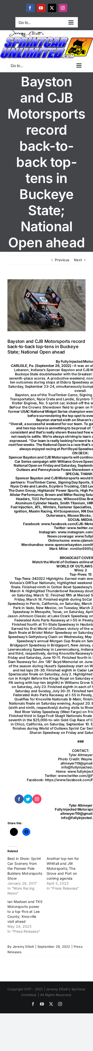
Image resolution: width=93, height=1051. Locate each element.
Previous (62, 260)
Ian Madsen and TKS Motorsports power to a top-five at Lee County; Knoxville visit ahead (24, 911)
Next (78, 260)
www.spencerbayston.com (67, 544)
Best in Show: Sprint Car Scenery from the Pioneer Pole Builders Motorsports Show (24, 868)
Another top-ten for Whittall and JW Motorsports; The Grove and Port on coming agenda (63, 868)
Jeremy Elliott (23, 946)
